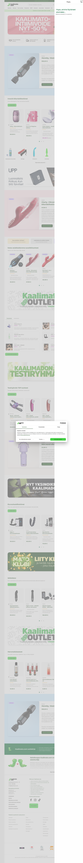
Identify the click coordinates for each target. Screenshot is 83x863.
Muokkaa (41, 439)
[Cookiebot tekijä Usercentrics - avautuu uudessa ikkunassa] (61, 423)
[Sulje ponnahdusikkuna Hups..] (82, 1)
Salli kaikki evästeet (58, 439)
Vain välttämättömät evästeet (25, 439)
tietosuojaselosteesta (25, 435)
